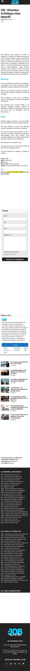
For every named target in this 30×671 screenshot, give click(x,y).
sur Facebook (12, 652)
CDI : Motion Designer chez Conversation (12, 555)
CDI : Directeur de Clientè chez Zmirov (11, 483)
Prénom (6, 216)
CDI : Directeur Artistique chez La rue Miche (12, 559)
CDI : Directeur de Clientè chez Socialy (11, 494)
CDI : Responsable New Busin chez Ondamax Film (14, 580)
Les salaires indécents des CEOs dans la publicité (19, 380)
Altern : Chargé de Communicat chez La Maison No (14, 513)
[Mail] (19, 664)
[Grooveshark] (10, 664)
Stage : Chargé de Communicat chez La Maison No (14, 515)
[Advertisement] (15, 38)
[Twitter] (23, 664)
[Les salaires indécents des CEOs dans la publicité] (5, 381)
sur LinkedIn (20, 652)
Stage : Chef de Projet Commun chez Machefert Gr (14, 512)
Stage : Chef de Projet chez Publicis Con (11, 478)
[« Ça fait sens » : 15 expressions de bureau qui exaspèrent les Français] (5, 390)
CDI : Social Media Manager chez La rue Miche (13, 577)
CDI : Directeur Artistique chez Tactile (10, 541)
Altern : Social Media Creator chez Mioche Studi (13, 539)
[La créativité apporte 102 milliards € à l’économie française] (5, 372)
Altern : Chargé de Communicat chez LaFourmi (13, 537)
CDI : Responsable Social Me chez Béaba (12, 499)
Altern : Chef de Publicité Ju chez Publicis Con (13, 497)
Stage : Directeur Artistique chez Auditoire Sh (13, 569)
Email (5, 228)
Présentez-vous (8, 235)
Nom (5, 222)
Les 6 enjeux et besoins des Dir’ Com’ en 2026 (19, 362)
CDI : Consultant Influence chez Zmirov (11, 476)
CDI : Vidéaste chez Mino (7, 487)
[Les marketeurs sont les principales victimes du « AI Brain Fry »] (5, 399)
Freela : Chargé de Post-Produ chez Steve (12, 553)
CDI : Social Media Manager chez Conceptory (13, 566)
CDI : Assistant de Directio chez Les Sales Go (13, 508)
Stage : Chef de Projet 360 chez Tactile (11, 517)
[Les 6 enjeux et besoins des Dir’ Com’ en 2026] (5, 364)
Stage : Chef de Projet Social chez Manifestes (13, 490)
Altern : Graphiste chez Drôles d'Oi (10, 548)
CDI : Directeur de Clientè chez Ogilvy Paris (12, 571)
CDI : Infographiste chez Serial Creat (10, 564)
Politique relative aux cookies (6, 350)
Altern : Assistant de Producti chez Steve (11, 568)
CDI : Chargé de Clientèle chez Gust (10, 521)
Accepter (15, 345)
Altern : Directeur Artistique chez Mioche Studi (13, 550)
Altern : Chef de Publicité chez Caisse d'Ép (12, 560)
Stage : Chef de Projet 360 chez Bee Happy (12, 536)
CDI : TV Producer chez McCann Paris (11, 501)
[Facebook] (6, 664)
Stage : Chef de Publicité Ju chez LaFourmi (12, 481)
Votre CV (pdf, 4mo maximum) (11, 252)
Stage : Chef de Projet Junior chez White (11, 492)
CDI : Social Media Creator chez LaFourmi (12, 544)
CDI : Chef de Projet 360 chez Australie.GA (12, 546)
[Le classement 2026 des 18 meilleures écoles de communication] (5, 417)
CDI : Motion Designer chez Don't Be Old (11, 552)
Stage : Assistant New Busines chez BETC (12, 578)
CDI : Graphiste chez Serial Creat (9, 485)
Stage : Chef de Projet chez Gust (9, 522)
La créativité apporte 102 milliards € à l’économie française (18, 371)
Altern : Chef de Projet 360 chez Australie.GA (13, 573)
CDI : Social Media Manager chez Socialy (12, 496)
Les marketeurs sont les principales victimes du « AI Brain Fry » (19, 398)
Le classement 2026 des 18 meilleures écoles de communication (19, 416)
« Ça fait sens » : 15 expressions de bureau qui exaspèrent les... (18, 389)
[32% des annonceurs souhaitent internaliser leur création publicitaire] (5, 408)
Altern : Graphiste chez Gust (8, 575)
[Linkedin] (15, 664)
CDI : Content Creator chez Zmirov (10, 474)
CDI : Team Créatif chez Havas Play (10, 480)
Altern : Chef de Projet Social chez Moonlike (12, 562)
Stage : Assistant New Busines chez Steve (12, 488)
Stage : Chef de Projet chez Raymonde (11, 505)
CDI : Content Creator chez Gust (9, 519)
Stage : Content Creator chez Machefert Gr (12, 510)
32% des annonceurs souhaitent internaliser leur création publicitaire (19, 407)
